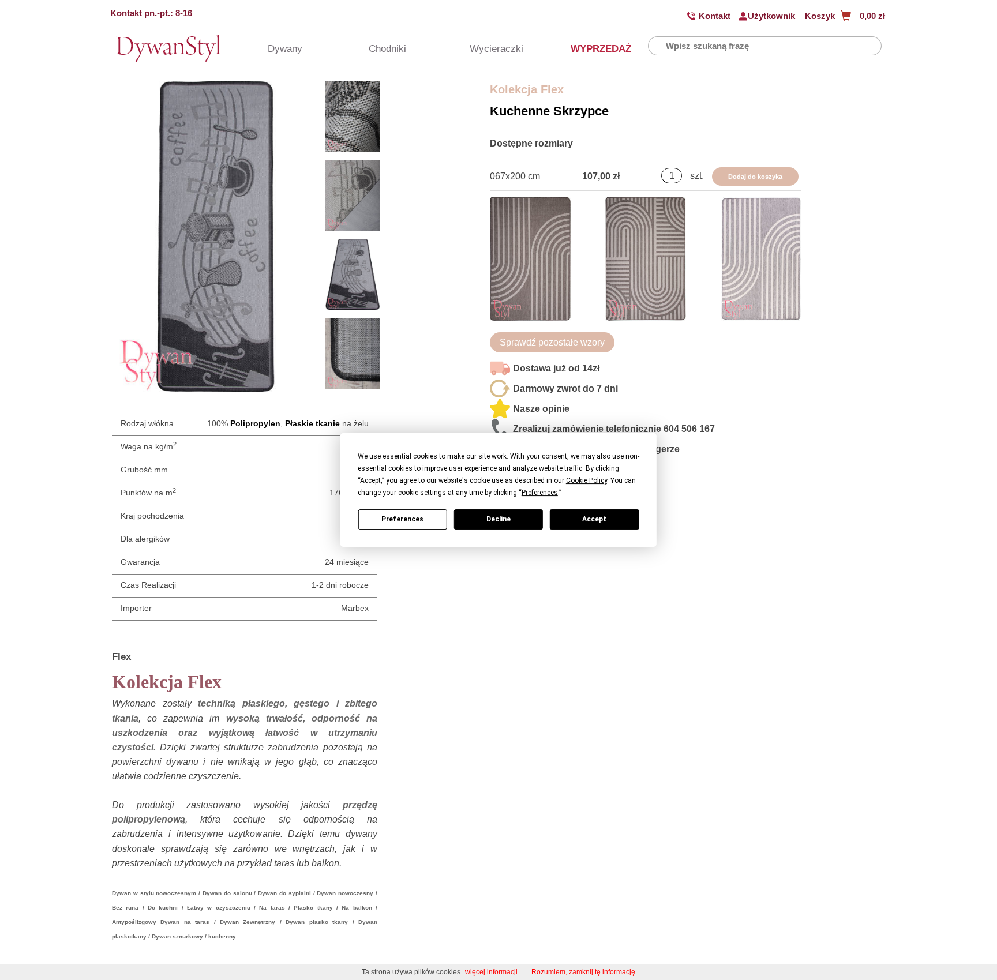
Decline (498, 519)
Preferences (402, 519)
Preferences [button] (540, 493)
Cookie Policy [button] (586, 480)
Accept (594, 519)
